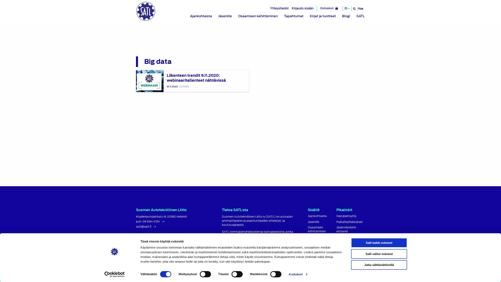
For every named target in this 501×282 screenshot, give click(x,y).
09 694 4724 (151, 221)
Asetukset (296, 274)
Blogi (346, 16)
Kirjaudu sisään (303, 8)
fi (346, 9)
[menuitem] (201, 16)
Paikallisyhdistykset (349, 222)
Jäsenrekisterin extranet (346, 229)
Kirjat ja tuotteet (323, 16)
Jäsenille (225, 16)
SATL (360, 16)
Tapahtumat (294, 16)
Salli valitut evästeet (379, 254)
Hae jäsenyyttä (346, 216)
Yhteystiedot (279, 8)
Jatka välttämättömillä (379, 265)
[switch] (205, 274)
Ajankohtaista (201, 16)
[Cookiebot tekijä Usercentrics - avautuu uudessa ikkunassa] (114, 274)
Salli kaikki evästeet (379, 242)
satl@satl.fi (143, 227)
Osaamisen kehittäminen (258, 16)
